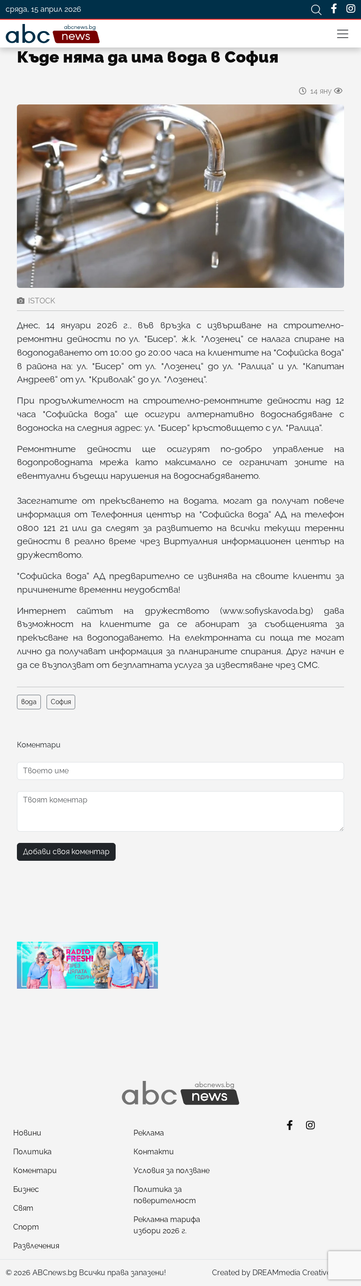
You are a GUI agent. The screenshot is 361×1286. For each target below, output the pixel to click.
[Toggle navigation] (342, 34)
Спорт (26, 1226)
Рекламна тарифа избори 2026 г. (166, 1225)
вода (29, 702)
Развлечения (36, 1245)
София (61, 702)
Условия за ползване (171, 1170)
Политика (32, 1151)
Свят (23, 1208)
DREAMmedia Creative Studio (303, 1272)
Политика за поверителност (164, 1195)
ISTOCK (41, 300)
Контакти (153, 1151)
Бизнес (26, 1189)
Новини (27, 1132)
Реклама (148, 1132)
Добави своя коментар (66, 851)
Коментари (35, 1170)
